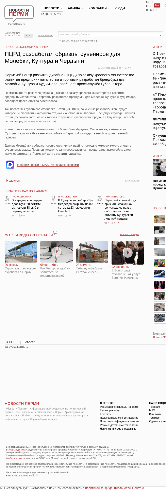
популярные (45, 35)
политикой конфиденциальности (108, 488)
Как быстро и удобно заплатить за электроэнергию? (55, 270)
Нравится (13, 180)
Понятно (138, 488)
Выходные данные (15, 449)
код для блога (132, 180)
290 (129, 67)
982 (23, 215)
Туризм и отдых (114, 196)
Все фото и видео (129, 235)
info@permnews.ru (15, 458)
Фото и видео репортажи (29, 235)
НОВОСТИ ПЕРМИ (22, 403)
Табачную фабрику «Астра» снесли (89, 268)
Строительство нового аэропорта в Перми (20, 268)
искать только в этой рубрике (80, 41)
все (28, 35)
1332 (116, 223)
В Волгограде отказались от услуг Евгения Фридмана (126, 272)
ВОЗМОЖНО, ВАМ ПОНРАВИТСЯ (26, 191)
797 (69, 215)
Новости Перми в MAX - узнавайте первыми (48, 164)
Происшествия (21, 196)
